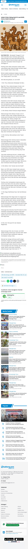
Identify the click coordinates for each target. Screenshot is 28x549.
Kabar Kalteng (4, 506)
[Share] (25, 21)
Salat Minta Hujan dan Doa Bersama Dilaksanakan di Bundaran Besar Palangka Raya (15, 455)
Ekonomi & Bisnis (13, 314)
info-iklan (3, 497)
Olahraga (3, 508)
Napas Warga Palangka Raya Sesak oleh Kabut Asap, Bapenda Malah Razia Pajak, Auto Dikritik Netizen (15, 446)
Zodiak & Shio (21, 510)
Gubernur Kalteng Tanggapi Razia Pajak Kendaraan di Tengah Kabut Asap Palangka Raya (16, 442)
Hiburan (3, 510)
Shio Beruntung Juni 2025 (8, 275)
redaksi (3, 489)
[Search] (25, 5)
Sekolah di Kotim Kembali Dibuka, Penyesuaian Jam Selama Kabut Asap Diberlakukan (17, 377)
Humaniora (20, 514)
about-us (3, 499)
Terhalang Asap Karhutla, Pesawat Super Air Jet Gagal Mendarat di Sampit (15, 428)
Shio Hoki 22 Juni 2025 (7, 277)
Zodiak (5, 14)
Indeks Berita (4, 500)
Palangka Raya (12, 323)
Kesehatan (3, 518)
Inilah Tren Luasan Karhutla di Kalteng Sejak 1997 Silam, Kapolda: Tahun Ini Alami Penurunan (17, 326)
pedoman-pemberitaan (6, 493)
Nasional (11, 357)
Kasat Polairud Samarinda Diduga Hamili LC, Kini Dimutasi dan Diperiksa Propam (16, 458)
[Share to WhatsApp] (8, 281)
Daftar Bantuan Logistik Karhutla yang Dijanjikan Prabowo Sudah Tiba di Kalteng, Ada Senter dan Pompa (17, 369)
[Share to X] (14, 281)
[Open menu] (2, 5)
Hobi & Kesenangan (22, 512)
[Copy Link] (17, 281)
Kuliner (19, 508)
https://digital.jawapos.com (12, 533)
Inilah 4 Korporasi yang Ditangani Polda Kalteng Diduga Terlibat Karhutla (17, 335)
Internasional (21, 516)
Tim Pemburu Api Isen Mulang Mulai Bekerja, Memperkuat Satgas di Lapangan (18, 394)
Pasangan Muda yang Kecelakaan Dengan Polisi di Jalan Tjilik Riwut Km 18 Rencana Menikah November (15, 433)
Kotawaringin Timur (13, 340)
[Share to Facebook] (11, 281)
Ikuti (9, 297)
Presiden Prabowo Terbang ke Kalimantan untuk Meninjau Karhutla (15, 423)
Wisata (19, 506)
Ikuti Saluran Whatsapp (12, 525)
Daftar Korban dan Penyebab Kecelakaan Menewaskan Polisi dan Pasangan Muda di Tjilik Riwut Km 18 (14, 437)
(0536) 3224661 (4, 478)
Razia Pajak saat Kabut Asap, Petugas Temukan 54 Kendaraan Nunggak (17, 386)
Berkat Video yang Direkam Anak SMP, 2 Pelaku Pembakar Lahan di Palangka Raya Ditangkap (13, 418)
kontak (2, 495)
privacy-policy (4, 491)
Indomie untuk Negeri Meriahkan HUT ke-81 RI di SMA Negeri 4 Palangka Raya (17, 317)
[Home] (1, 14)
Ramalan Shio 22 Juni (21, 275)
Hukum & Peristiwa (13, 331)
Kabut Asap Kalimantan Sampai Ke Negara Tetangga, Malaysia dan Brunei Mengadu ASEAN (17, 360)
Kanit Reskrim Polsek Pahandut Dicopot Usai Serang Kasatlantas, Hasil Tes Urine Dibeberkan (16, 450)
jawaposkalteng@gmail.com (8, 482)
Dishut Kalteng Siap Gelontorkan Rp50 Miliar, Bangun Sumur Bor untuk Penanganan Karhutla (17, 352)
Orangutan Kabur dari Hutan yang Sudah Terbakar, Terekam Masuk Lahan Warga (17, 343)
